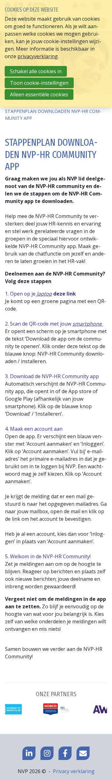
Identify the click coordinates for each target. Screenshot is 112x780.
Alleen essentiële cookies (39, 94)
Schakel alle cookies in (36, 71)
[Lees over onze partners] (56, 703)
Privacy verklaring (74, 771)
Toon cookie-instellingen (39, 82)
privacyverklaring (37, 56)
